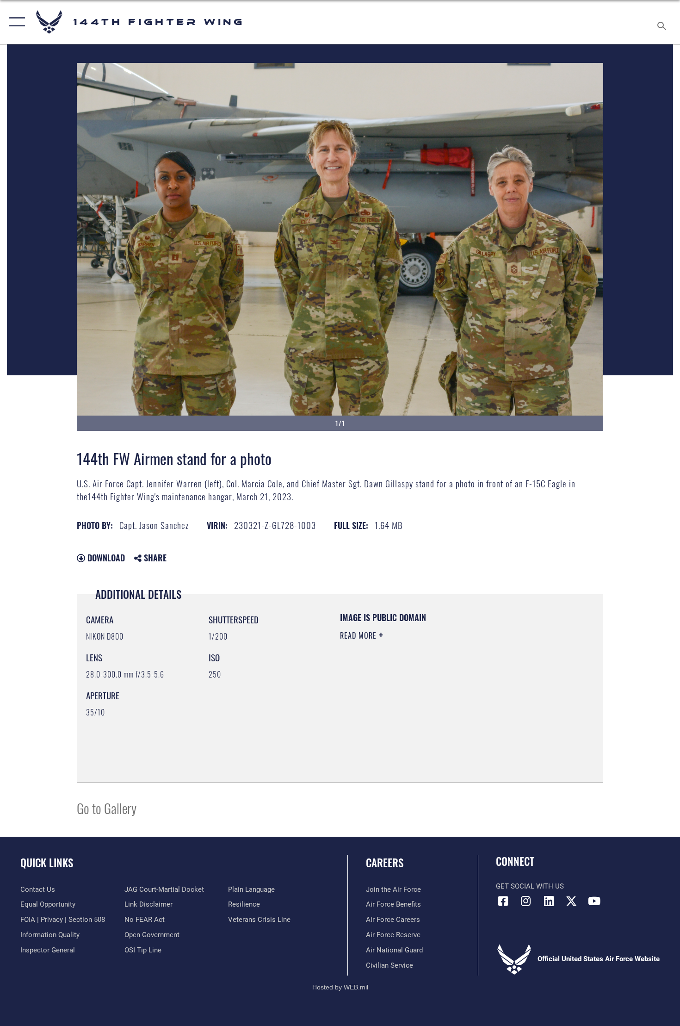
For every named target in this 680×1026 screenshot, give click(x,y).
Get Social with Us (530, 886)
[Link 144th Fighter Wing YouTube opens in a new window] (594, 901)
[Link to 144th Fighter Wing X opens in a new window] (571, 901)
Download (105, 558)
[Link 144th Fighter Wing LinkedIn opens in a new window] (549, 901)
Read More (359, 635)
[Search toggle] (663, 22)
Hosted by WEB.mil (340, 987)
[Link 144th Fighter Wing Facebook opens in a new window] (503, 901)
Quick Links (46, 863)
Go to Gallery (106, 808)
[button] (15, 22)
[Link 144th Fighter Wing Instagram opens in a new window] (526, 901)
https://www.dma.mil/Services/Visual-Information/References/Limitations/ (448, 707)
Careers (384, 863)
